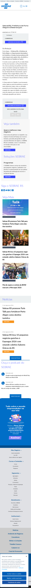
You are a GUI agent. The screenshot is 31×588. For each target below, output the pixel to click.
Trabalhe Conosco (15, 544)
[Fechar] (26, 556)
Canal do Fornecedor (15, 551)
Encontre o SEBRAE (19, 1)
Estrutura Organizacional (15, 521)
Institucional (3, 1)
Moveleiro (15, 488)
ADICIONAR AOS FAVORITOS (14, 42)
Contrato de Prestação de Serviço (15, 511)
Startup (15, 480)
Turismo (15, 493)
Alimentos (15, 478)
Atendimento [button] (15, 500)
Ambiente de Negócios (15, 534)
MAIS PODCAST (15, 396)
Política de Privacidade (15, 509)
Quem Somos (16, 519)
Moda (15, 486)
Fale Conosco (15, 507)
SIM (13, 114)
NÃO (18, 114)
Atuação (15, 523)
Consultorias (15, 466)
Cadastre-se (15, 548)
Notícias (15, 530)
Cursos (15, 464)
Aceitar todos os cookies (14, 574)
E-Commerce (15, 482)
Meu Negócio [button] (15, 450)
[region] (14, 570)
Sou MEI (15, 455)
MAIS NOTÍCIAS (15, 358)
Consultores (26, 1)
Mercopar (15, 495)
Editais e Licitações (10, 1)
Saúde (15, 491)
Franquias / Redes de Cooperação (15, 484)
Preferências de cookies (14, 582)
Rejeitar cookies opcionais (14, 578)
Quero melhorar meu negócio (15, 457)
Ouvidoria (15, 505)
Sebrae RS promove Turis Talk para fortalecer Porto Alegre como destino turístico (15, 223)
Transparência (15, 525)
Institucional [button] (15, 516)
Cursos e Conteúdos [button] (15, 461)
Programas (15, 468)
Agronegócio (15, 476)
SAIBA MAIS (8, 150)
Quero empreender (15, 453)
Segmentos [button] (15, 473)
